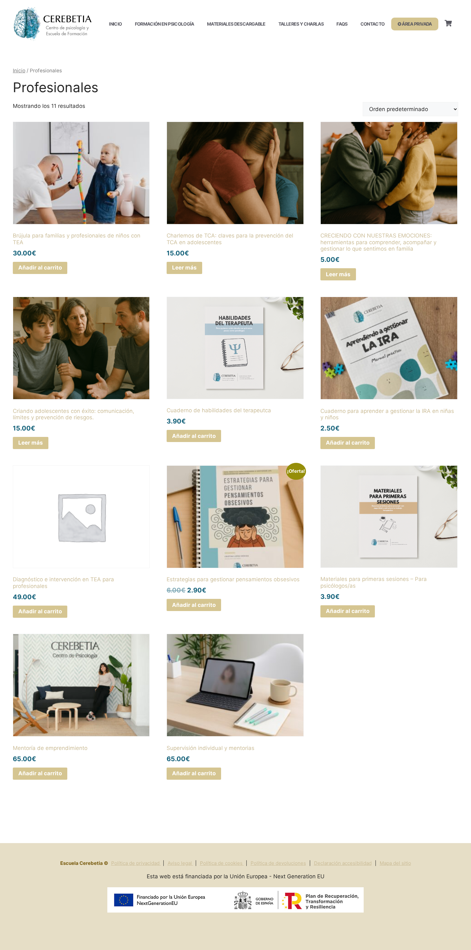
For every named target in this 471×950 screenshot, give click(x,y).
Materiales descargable (236, 24)
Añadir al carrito (40, 267)
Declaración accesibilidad (343, 863)
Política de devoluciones (278, 863)
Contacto (372, 24)
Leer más (184, 267)
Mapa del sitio (395, 863)
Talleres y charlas (301, 24)
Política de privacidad (136, 863)
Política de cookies (222, 863)
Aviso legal (180, 863)
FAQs (341, 24)
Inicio (115, 24)
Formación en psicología (164, 24)
